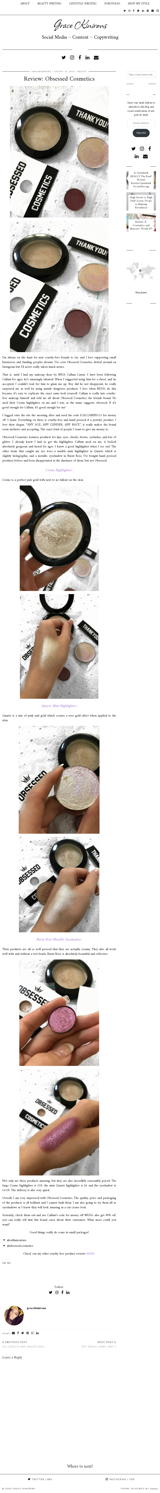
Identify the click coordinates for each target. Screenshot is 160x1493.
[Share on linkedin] (37, 1333)
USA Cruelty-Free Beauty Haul (23, 1344)
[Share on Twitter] (22, 1333)
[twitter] (125, 11)
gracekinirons (41, 71)
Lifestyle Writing (83, 3)
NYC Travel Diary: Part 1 (98, 1344)
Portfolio (112, 3)
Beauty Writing (49, 3)
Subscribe (141, 133)
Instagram (121, 1479)
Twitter (41, 1479)
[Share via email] (13, 1333)
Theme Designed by (139, 1488)
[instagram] (129, 11)
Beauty (82, 71)
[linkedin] (87, 58)
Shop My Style (138, 3)
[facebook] (133, 11)
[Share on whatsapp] (32, 1333)
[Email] (152, 11)
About (25, 3)
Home (8, 3)
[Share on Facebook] (18, 1333)
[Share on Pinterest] (27, 1333)
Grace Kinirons (80, 24)
